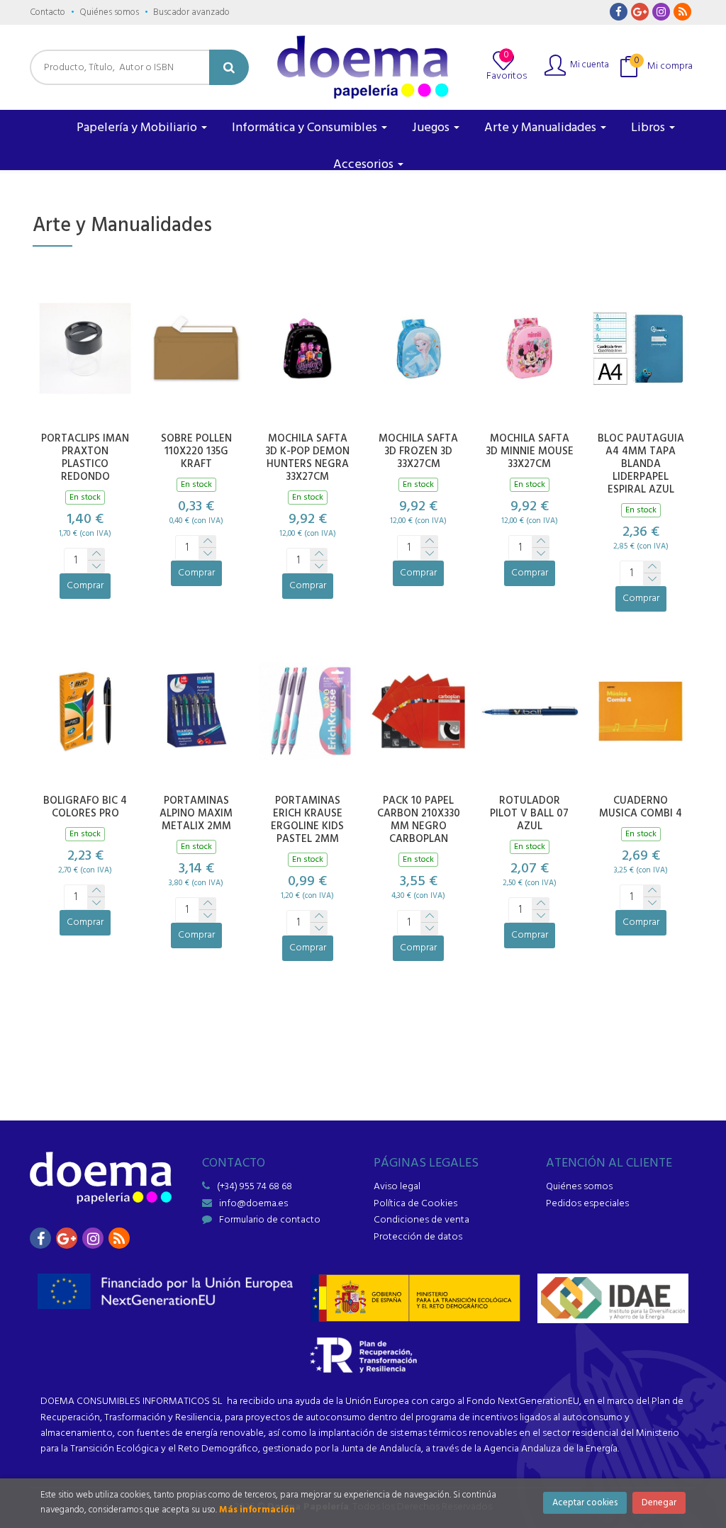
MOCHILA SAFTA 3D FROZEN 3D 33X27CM (418, 451)
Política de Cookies (415, 1204)
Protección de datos (418, 1237)
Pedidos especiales (587, 1204)
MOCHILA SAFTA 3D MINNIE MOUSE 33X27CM (530, 451)
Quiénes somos (109, 12)
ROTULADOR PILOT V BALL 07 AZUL (529, 813)
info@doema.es (253, 1204)
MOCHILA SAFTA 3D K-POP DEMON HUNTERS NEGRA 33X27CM (307, 457)
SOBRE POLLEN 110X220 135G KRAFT (196, 451)
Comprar (85, 586)
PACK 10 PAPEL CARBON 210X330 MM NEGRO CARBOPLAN (418, 820)
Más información (257, 1509)
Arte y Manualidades (541, 128)
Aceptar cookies (585, 1502)
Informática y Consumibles (306, 128)
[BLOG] (682, 12)
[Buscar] (229, 67)
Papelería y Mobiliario (138, 128)
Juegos (432, 128)
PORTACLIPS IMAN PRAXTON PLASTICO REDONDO (85, 457)
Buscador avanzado (191, 12)
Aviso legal (397, 1187)
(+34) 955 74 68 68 (254, 1187)
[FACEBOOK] (618, 12)
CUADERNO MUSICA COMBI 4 (640, 807)
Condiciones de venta (421, 1220)
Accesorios (364, 165)
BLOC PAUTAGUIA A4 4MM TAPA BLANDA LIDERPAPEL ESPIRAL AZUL (641, 464)
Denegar (659, 1502)
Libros (649, 128)
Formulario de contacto (269, 1220)
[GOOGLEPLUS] (640, 12)
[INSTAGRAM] (661, 12)
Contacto (47, 12)
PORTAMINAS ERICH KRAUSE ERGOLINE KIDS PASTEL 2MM (307, 820)
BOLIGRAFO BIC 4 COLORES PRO (85, 807)
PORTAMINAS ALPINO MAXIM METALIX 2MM (196, 813)
